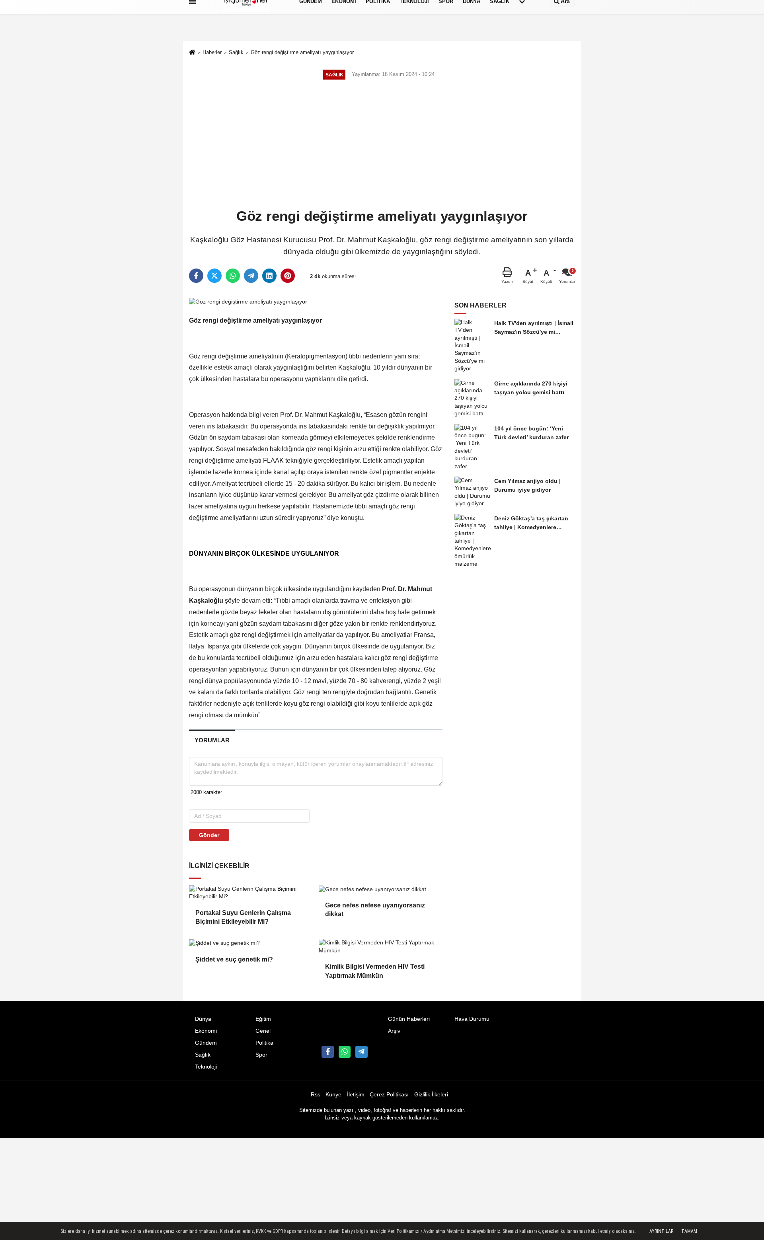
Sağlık (236, 52)
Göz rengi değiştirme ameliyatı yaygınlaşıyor (302, 52)
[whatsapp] (233, 276)
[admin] (361, 1052)
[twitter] (214, 276)
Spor (261, 1055)
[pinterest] (288, 276)
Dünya (203, 1019)
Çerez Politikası (389, 1095)
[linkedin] (269, 276)
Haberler (212, 52)
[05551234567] (345, 1052)
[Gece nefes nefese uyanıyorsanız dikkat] (380, 889)
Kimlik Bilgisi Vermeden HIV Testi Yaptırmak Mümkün (375, 971)
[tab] (212, 740)
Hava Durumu (471, 1019)
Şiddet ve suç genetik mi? (234, 959)
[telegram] (251, 276)
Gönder (209, 835)
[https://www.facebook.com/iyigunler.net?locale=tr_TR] (327, 1052)
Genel (263, 1031)
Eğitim (263, 1019)
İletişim (355, 1095)
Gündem (206, 1043)
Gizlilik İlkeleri (431, 1095)
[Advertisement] (382, 145)
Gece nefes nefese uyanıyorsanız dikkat (375, 909)
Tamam (689, 1231)
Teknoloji (206, 1067)
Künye (333, 1095)
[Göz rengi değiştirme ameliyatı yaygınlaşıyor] (248, 301)
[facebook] (196, 276)
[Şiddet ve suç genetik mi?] (250, 943)
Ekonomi (206, 1031)
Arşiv (394, 1031)
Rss (315, 1095)
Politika (264, 1043)
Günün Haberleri (409, 1019)
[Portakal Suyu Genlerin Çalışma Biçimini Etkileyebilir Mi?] (250, 893)
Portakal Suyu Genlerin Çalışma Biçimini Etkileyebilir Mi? (243, 917)
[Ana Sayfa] (192, 53)
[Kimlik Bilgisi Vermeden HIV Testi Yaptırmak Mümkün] (380, 946)
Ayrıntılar (661, 1231)
